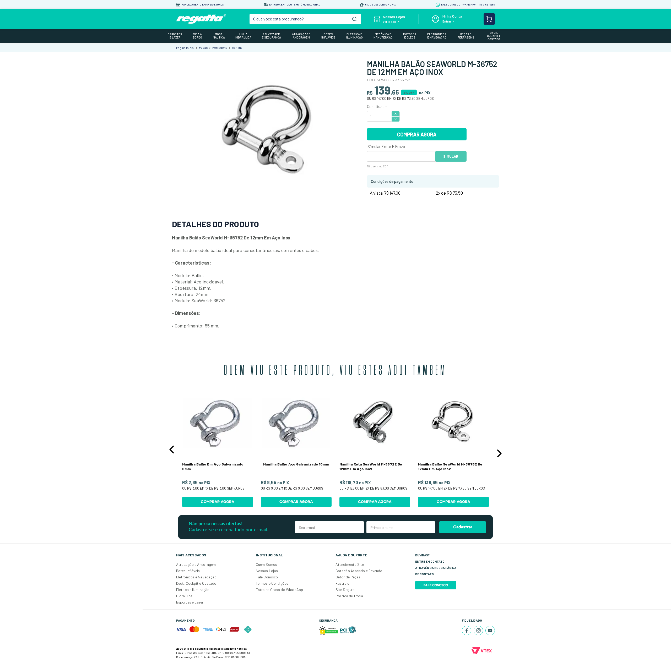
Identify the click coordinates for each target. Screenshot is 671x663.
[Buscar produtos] (354, 19)
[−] (395, 119)
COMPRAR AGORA (416, 134)
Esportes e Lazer (190, 602)
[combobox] (305, 19)
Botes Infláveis (188, 570)
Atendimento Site (350, 564)
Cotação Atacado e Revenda (359, 570)
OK (451, 156)
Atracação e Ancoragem (196, 564)
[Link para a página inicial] (185, 48)
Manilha (237, 47)
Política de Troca (349, 596)
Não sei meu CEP (377, 166)
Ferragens (220, 47)
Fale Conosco (267, 577)
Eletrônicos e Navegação (196, 577)
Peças (203, 47)
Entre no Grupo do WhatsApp (279, 589)
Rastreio (342, 583)
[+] (395, 113)
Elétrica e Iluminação (192, 589)
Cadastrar (462, 527)
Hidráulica (184, 596)
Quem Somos (266, 564)
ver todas (389, 21)
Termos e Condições (272, 583)
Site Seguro (345, 589)
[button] (172, 449)
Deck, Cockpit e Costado (196, 583)
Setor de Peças (348, 577)
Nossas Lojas (267, 570)
